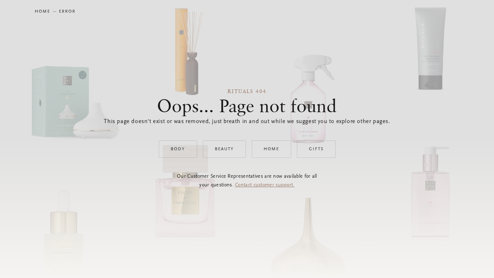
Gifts (316, 149)
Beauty (224, 149)
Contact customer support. (265, 185)
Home (271, 149)
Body (178, 149)
